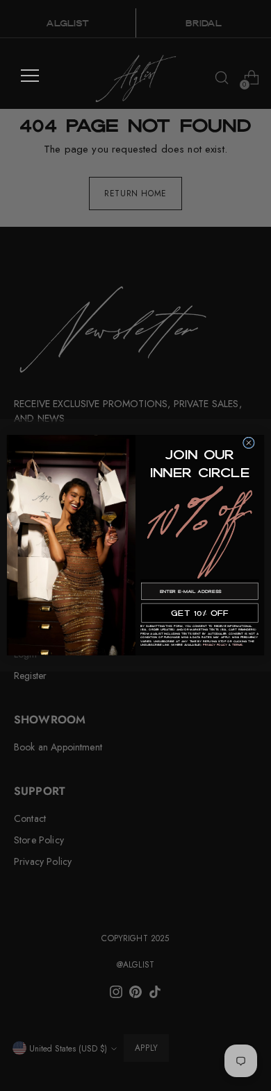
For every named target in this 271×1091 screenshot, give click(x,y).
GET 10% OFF (199, 613)
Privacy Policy (215, 645)
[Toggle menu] (30, 75)
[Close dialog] (249, 443)
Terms (237, 645)
